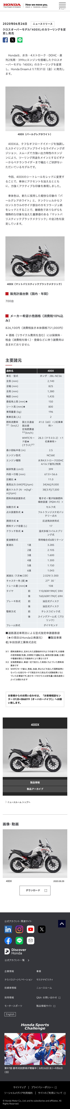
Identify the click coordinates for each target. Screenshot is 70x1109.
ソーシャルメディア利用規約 (18, 1093)
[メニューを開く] (62, 5)
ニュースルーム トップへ (18, 802)
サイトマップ (19, 1087)
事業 (38, 971)
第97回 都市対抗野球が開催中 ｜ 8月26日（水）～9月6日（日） (33, 1070)
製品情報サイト (44, 1006)
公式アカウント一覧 (15, 960)
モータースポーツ (13, 1006)
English (10, 1014)
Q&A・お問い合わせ (46, 997)
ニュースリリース (42, 24)
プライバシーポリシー (42, 1087)
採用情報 (9, 997)
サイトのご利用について (50, 1093)
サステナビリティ (44, 979)
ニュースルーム (44, 988)
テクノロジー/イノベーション (18, 979)
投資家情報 (10, 988)
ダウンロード (33, 890)
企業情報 (9, 971)
